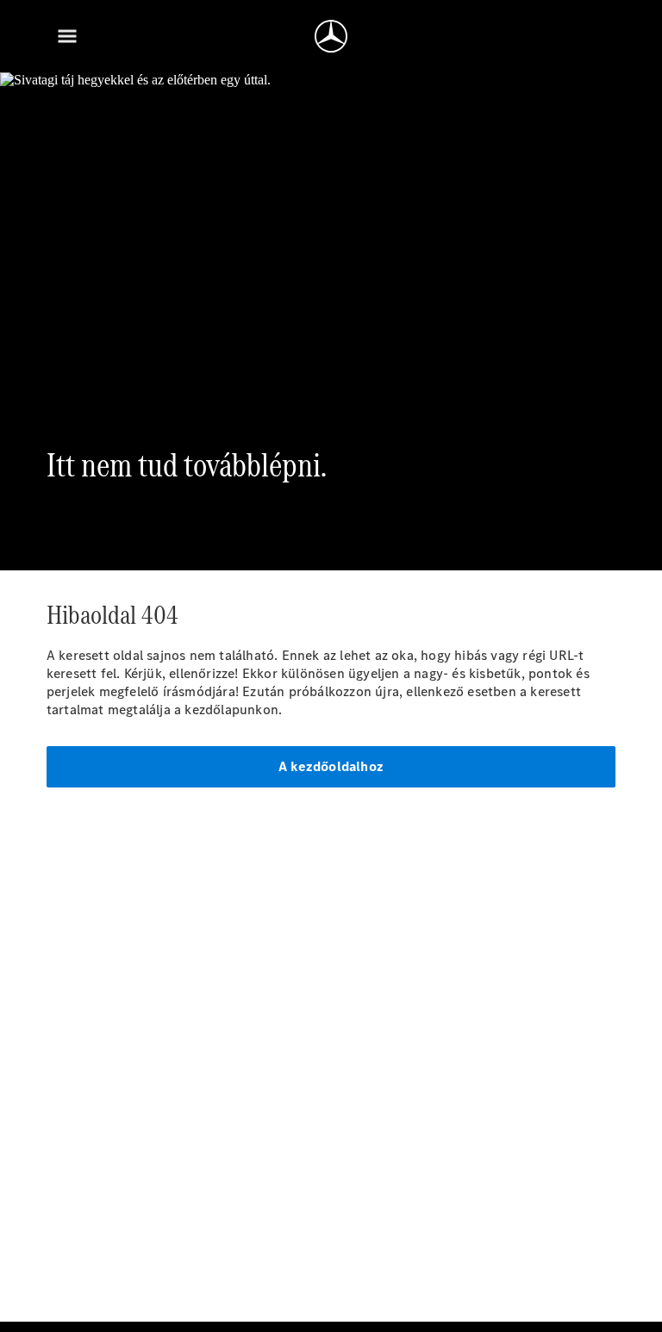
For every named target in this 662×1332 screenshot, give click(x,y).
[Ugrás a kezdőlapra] (331, 36)
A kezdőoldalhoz (331, 766)
